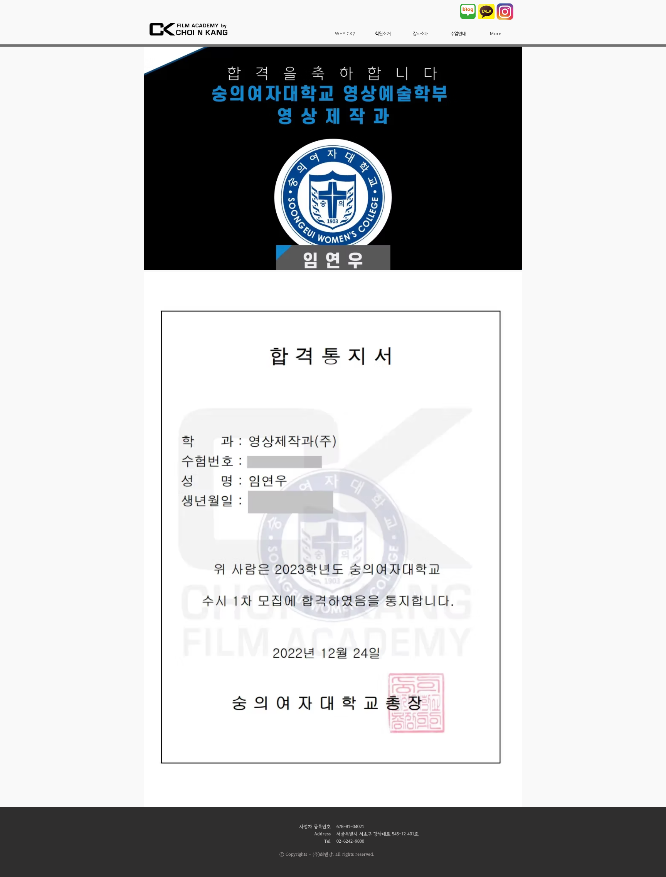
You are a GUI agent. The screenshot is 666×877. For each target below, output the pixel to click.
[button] (345, 33)
